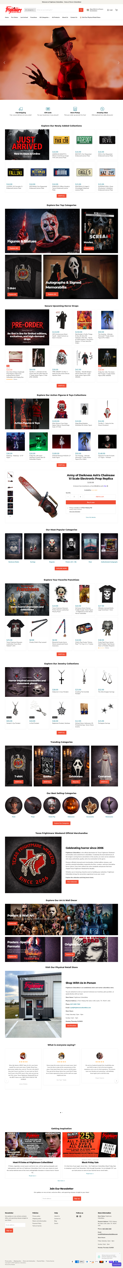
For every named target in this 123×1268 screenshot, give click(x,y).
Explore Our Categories (61, 831)
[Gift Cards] (48, 119)
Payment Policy (36, 1231)
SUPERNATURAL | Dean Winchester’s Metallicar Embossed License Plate (105, 196)
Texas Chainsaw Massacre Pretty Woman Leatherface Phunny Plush (60, 617)
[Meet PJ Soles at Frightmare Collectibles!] (33, 1152)
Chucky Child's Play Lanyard (37, 650)
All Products (56, 17)
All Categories (44, 17)
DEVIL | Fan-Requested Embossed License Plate (105, 163)
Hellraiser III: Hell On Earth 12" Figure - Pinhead (106, 464)
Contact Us (74, 17)
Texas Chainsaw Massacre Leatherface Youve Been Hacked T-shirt (14, 651)
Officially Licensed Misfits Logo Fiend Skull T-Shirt (106, 617)
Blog (55, 1229)
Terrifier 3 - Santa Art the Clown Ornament (106, 432)
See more (61, 1188)
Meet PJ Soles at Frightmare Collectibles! (33, 1170)
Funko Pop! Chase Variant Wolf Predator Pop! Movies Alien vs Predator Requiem (106, 651)
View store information (74, 519)
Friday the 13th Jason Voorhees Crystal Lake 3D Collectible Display (37, 465)
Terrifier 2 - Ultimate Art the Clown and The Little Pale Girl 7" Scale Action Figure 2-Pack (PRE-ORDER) (38, 382)
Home (7, 17)
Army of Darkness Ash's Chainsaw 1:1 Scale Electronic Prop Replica (91, 484)
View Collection (72, 890)
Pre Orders (14, 17)
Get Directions (93, 10)
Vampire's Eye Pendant (13, 731)
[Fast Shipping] (20, 119)
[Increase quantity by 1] (80, 504)
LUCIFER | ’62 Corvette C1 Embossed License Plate (14, 195)
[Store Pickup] (75, 119)
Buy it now (91, 510)
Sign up (77, 1206)
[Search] (81, 10)
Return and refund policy (39, 1229)
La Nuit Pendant (34, 731)
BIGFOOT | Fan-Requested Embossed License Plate (83, 163)
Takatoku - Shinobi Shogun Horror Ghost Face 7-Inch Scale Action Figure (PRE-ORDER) (83, 382)
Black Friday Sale (90, 1170)
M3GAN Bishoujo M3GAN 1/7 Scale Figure (61, 464)
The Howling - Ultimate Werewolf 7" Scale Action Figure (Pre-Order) (106, 343)
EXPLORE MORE (61, 576)
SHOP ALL (61, 203)
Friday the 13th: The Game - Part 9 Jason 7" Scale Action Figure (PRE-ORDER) (106, 381)
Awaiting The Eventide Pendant (82, 700)
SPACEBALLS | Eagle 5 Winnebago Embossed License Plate (82, 196)
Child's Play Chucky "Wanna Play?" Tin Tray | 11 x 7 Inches (84, 651)
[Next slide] (10, 524)
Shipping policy (36, 1226)
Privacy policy (36, 1224)
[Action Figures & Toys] (61, 67)
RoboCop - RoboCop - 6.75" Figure (14, 464)
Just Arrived (24, 17)
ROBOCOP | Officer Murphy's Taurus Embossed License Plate (61, 196)
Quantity (68, 500)
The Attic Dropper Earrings (106, 700)
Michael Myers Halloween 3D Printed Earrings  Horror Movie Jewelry (84, 732)
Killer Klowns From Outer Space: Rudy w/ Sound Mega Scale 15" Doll (60, 433)
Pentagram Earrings (104, 731)
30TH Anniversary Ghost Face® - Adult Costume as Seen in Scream (60, 343)
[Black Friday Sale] (90, 1152)
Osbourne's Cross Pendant (60, 700)
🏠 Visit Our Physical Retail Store (90, 17)
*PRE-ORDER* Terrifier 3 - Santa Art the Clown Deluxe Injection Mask (60, 381)
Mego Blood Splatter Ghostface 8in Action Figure (83, 432)
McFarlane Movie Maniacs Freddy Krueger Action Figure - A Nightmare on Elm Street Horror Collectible (84, 618)
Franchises (33, 17)
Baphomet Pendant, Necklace (61, 731)
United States (109, 1263)
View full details (91, 525)
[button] (4, 66)
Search (56, 1231)
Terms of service (37, 1233)
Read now (32, 1184)
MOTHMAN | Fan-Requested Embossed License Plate (38, 195)
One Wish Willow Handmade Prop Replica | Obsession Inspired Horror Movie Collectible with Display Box (15, 382)
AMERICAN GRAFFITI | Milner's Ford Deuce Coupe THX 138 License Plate (60, 163)
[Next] (116, 1089)
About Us (65, 17)
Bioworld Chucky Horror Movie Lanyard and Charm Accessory (60, 651)
